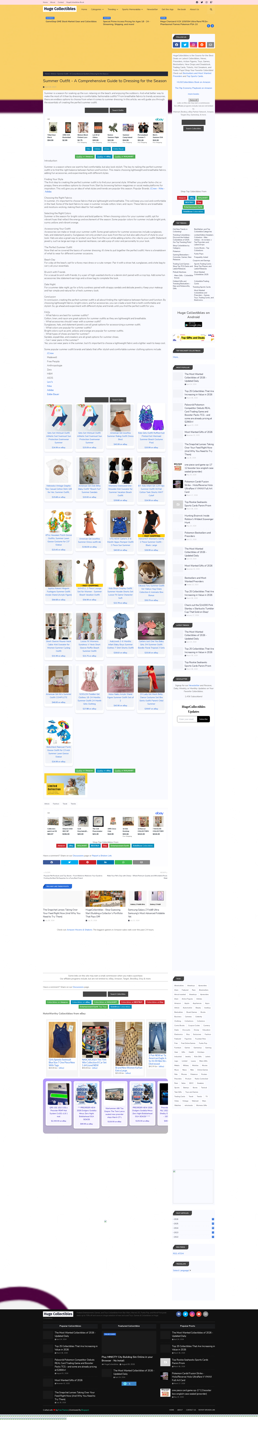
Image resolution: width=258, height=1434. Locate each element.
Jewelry (188, 1056)
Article (53, 74)
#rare (176, 990)
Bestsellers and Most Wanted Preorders (195, 579)
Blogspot (85, 1410)
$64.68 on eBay (58, 599)
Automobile (187, 1008)
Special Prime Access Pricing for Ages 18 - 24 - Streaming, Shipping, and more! (69, 23)
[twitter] (202, 2)
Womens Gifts (201, 1105)
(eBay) (61, 1068)
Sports (177, 1088)
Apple (186, 1003)
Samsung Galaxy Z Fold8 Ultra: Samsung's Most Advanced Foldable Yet (146, 913)
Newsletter (194, 685)
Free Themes (63, 1410)
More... (176, 357)
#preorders (202, 986)
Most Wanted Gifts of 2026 (198, 432)
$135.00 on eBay (142, 1121)
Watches (177, 1105)
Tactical (204, 1088)
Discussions (78, 855)
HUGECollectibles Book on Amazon (193, 82)
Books (203, 1012)
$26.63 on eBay (120, 652)
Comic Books (179, 1025)
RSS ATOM (178, 1253)
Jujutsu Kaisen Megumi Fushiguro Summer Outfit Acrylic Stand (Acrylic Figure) (58, 591)
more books (193, 94)
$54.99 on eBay (89, 599)
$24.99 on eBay (58, 447)
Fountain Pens (200, 1039)
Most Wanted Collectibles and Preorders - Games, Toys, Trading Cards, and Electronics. (204, 295)
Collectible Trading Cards (201, 282)
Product (188, 1079)
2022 (194, 1237)
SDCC (191, 1083)
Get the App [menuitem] (167, 9)
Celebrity (198, 1017)
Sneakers (200, 1083)
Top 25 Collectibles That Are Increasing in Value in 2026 (199, 393)
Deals (176, 1030)
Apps (207, 1003)
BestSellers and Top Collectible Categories (203, 230)
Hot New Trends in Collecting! (180, 230)
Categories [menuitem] (96, 9)
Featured (185, 990)
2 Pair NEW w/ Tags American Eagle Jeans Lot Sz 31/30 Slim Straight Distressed (161, 1059)
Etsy (188, 1034)
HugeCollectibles (111, 1364)
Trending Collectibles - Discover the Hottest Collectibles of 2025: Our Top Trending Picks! (182, 239)
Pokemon (176, 251)
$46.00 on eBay (58, 702)
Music (176, 1070)
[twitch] (211, 2)
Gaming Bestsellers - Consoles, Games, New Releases (182, 257)
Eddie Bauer (118, 149)
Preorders (178, 1079)
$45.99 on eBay (120, 444)
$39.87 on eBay (151, 709)
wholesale (189, 1105)
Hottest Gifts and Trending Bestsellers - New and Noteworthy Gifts (182, 285)
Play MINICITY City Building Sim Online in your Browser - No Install (127, 1358)
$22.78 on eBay (120, 603)
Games (187, 1048)
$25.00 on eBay (151, 652)
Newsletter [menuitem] (152, 9)
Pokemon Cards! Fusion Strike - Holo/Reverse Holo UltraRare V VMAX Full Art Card (199, 487)
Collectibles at (155, 1002)
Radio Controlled (201, 1079)
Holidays (200, 1052)
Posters (204, 1074)
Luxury (193, 1061)
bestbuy (207, 1008)
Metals (177, 1065)
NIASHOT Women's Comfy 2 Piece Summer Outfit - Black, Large (151, 542)
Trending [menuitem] (112, 9)
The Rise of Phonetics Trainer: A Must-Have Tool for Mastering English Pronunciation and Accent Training (186, 23)
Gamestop (198, 1048)
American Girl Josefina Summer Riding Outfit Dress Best (120, 436)
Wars (204, 1101)
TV (207, 1096)
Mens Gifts (203, 1061)
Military (186, 1065)
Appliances (197, 1003)
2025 (194, 1223)
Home (45, 2)
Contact (61, 2)
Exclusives (197, 1034)
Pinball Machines (179, 272)
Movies (204, 1065)
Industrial (178, 1056)
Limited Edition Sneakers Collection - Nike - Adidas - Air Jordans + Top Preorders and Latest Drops (203, 240)
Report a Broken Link (102, 855)
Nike (88, 149)
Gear (176, 1052)
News (184, 1070)
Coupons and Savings (201, 260)
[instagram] (206, 2)
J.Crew (107, 149)
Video (176, 1101)
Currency (206, 1025)
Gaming (208, 1048)
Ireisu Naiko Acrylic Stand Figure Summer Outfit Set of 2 (120, 697)
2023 (194, 1232)
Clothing (177, 1021)
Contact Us (191, 1410)
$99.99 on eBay (86, 1124)
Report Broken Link (206, 1410)
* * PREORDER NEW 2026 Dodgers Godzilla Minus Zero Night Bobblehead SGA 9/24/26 (86, 1113)
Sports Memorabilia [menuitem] (131, 9)
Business (177, 1017)
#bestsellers (179, 986)
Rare (193, 990)
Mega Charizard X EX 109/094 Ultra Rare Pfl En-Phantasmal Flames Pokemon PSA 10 (127, 23)
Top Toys (93, 1006)
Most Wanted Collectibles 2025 (201, 273)
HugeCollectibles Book (75, 2)
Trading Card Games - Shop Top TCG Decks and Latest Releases (183, 266)
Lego (176, 1061)
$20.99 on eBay (151, 447)
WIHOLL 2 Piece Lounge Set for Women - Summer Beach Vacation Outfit (89, 591)
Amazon (177, 1003)
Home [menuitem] (84, 9)
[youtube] (199, 1314)
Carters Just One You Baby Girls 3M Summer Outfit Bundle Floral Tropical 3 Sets (151, 644)
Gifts (183, 1052)
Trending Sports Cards (202, 287)
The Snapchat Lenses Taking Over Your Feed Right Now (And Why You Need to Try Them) (61, 913)
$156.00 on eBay (89, 547)
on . (84, 156)
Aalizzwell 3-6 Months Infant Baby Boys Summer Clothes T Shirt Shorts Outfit (120, 644)
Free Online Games (188, 1043)
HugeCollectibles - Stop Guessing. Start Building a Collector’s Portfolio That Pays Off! (104, 913)
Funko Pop (203, 1043)
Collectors (201, 1021)
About (52, 2)
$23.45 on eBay (58, 549)
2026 (194, 1219)
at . (124, 156)
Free (176, 1043)
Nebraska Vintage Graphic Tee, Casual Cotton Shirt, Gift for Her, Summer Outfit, (58, 489)
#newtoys (191, 986)
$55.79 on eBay (151, 600)
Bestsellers (178, 1012)
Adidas (97, 149)
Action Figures (187, 999)
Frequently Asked (201, 257)
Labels (207, 1056)
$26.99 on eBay (151, 550)
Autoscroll (193, 100)
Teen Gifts (178, 1092)
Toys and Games (191, 1092)
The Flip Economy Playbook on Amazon (193, 88)
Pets (176, 1074)
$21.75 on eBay (89, 656)
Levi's (50, 381)
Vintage (185, 1101)
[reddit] (202, 44)
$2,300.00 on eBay (58, 1121)
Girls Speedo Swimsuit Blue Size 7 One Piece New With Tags (62, 1062)
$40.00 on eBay (120, 550)
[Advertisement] (105, 53)
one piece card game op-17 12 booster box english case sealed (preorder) (199, 468)
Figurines (188, 1039)
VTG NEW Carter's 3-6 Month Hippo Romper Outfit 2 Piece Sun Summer (120, 542)
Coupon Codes (194, 1025)
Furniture (177, 1048)
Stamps (186, 1088)
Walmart (195, 1101)
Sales (183, 1083)
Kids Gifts (198, 1056)
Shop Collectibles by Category (181, 246)
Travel (65, 804)
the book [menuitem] (182, 9)
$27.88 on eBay (89, 709)
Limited (184, 1061)
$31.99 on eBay (58, 656)
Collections (189, 1021)
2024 (194, 1228)
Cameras (188, 1017)
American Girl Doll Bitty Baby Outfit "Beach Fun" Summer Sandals (89, 489)
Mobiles (195, 1065)
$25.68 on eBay (58, 497)
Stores (195, 1088)
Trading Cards (179, 1096)
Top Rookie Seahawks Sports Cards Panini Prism (198, 504)
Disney (196, 1030)
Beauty (198, 1008)
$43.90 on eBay (120, 705)
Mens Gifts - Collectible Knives (183, 276)
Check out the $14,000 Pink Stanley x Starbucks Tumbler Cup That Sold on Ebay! (199, 609)
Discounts (186, 1030)
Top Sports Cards (195, 76)
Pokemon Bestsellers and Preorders (198, 534)
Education (206, 1030)
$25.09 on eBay (89, 447)
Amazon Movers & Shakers (79, 929)
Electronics (178, 1034)
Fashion (56, 804)
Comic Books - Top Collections (201, 249)
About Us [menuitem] (194, 9)
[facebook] (197, 2)
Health (191, 1052)
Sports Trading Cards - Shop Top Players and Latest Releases (203, 266)
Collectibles (143, 845)
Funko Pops (198, 254)
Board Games (192, 1012)
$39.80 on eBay (120, 500)
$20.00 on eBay (89, 497)
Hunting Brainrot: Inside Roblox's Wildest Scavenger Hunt (199, 519)
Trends (73, 804)
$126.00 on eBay (114, 1121)
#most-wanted (180, 994)
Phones (184, 1074)
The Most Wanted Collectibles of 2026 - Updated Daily (196, 378)
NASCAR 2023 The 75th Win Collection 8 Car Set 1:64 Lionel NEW (94, 1062)
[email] (210, 44)
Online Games (202, 1070)
